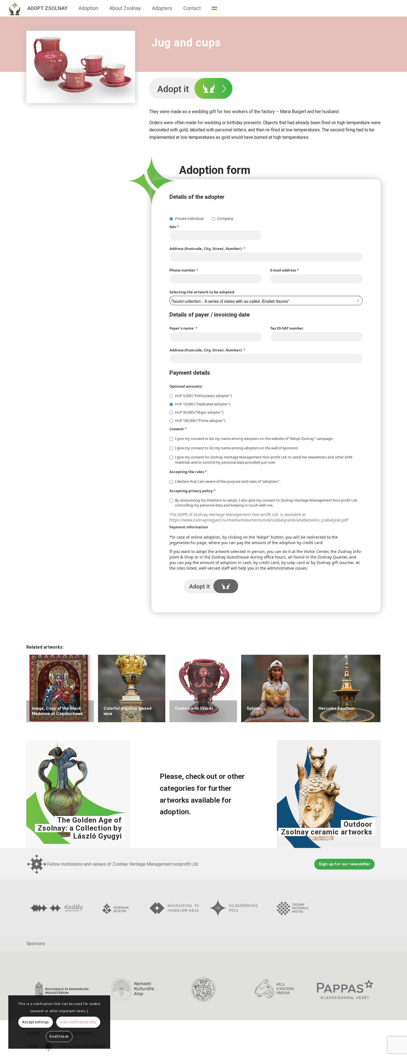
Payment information (188, 526)
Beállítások (59, 1036)
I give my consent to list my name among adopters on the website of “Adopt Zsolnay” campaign (254, 438)
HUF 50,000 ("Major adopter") (199, 412)
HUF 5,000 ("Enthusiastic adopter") (203, 395)
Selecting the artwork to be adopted (201, 291)
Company (225, 218)
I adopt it (211, 586)
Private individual (189, 218)
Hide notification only (78, 1022)
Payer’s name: (183, 328)
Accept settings (35, 1022)
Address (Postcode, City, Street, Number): (207, 248)
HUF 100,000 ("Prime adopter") (200, 420)
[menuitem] (47, 8)
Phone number (183, 270)
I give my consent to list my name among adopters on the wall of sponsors (236, 447)
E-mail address (284, 270)
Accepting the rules (188, 471)
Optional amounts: (186, 386)
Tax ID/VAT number (286, 328)
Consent (178, 428)
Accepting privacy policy (192, 490)
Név (174, 226)
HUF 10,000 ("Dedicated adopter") (202, 403)
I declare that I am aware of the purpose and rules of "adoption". (227, 481)
